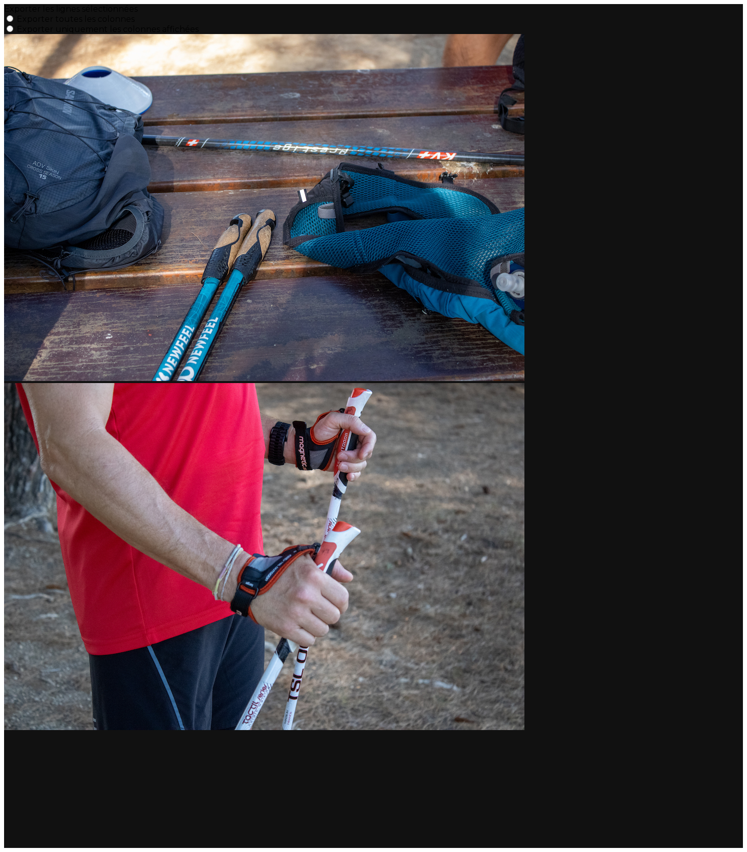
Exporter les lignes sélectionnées (71, 9)
